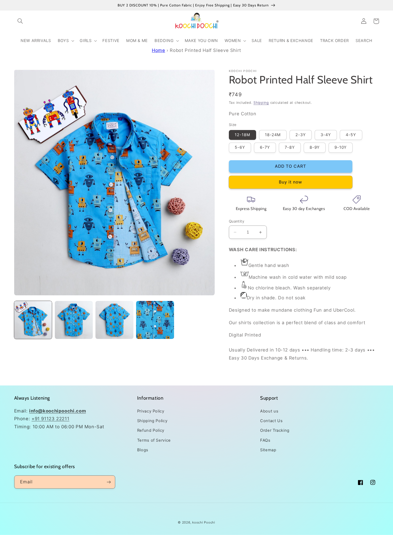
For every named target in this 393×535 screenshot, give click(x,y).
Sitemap (268, 450)
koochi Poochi (203, 522)
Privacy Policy (150, 411)
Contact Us (271, 420)
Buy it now (290, 182)
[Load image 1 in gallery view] (33, 320)
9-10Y (340, 147)
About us (269, 411)
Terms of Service (154, 440)
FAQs (265, 440)
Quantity (236, 221)
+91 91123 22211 (50, 418)
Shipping (261, 103)
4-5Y (351, 134)
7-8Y (290, 147)
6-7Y (265, 147)
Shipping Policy (152, 420)
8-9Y (315, 147)
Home (158, 50)
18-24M (273, 134)
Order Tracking (275, 430)
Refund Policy (150, 430)
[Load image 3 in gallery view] (114, 320)
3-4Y (326, 134)
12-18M (242, 134)
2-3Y (300, 134)
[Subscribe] (108, 481)
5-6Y (240, 147)
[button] (20, 21)
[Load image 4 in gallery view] (155, 320)
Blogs (142, 450)
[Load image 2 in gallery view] (74, 320)
